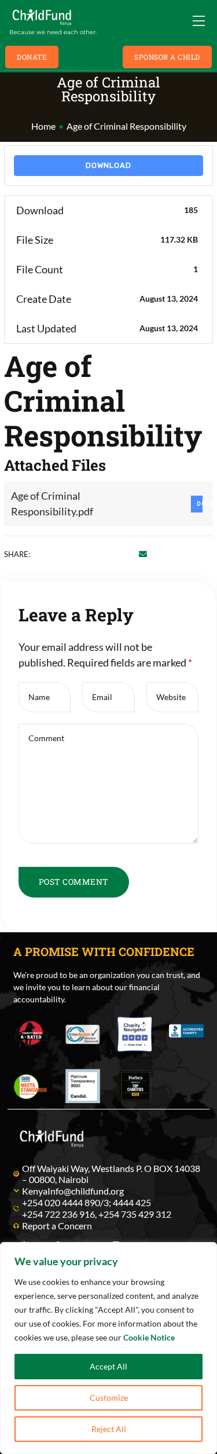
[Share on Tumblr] (91, 554)
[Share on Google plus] (108, 554)
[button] (31, 57)
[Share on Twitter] (57, 554)
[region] (108, 1348)
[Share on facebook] (39, 554)
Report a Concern (57, 1225)
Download (108, 165)
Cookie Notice (149, 1337)
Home (43, 125)
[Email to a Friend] (143, 554)
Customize (109, 1397)
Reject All (108, 1429)
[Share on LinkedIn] (74, 554)
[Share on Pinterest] (126, 554)
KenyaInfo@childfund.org (73, 1190)
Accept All (108, 1366)
